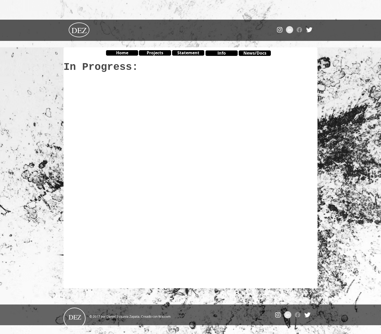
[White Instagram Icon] (279, 29)
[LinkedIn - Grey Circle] (289, 29)
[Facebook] (299, 29)
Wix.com (164, 316)
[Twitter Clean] (309, 29)
